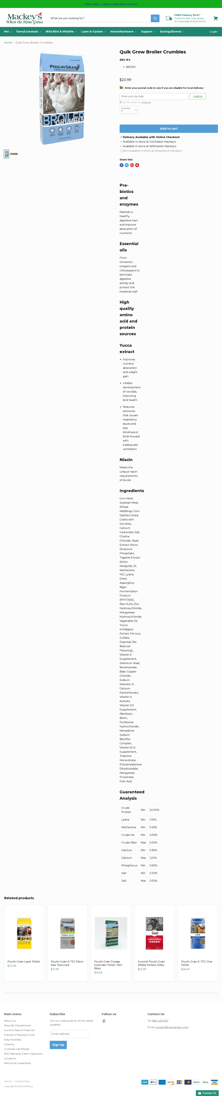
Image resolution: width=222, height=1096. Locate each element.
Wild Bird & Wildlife (60, 31)
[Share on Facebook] (122, 165)
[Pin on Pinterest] (137, 165)
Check (197, 96)
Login (213, 31)
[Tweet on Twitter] (127, 165)
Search (8, 1081)
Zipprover (146, 102)
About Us (10, 1020)
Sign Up (58, 1045)
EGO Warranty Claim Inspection (23, 1053)
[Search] (155, 18)
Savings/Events (171, 31)
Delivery (9, 1044)
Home (8, 42)
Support (147, 31)
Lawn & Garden (92, 31)
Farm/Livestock (27, 31)
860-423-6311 (160, 1020)
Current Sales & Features (19, 1030)
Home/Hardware (122, 31)
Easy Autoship (12, 1039)
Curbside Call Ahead (16, 1049)
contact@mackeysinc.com (172, 1027)
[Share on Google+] (132, 165)
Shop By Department (17, 1025)
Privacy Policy (22, 1081)
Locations (10, 1058)
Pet (7, 31)
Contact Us (208, 1093)
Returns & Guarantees (17, 1063)
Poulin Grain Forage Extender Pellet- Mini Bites (108, 965)
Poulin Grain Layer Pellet (23, 961)
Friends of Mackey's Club (19, 1034)
